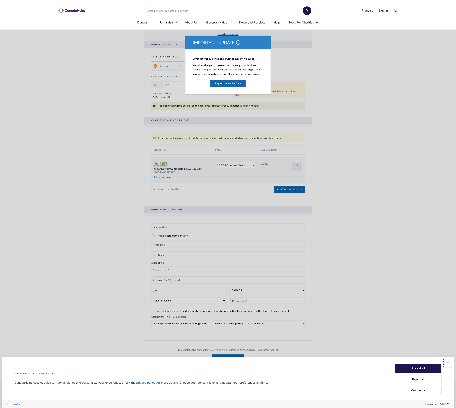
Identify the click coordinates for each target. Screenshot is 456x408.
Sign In (383, 10)
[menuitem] (145, 22)
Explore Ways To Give (228, 83)
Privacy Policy (13, 404)
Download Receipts (252, 22)
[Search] (307, 10)
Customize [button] (418, 390)
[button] (447, 363)
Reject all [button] (418, 379)
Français (367, 10)
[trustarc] (443, 404)
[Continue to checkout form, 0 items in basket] (396, 10)
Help (277, 22)
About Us (191, 22)
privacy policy (145, 382)
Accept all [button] (418, 368)
